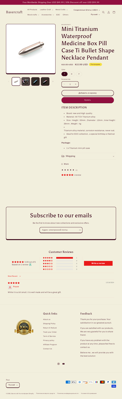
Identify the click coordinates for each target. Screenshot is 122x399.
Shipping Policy (49, 323)
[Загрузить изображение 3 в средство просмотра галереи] (35, 81)
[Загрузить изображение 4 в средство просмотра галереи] (45, 81)
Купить (87, 100)
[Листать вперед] (53, 81)
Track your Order (50, 332)
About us (46, 319)
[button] (46, 9)
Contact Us (47, 349)
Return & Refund (50, 328)
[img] (14, 283)
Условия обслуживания (89, 393)
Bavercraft (14, 393)
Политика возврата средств (45, 393)
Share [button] (66, 164)
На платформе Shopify (26, 393)
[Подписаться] (79, 230)
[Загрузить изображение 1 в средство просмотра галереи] (16, 81)
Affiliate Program (50, 344)
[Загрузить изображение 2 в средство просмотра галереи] (25, 81)
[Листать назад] (8, 81)
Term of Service (49, 336)
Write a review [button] (98, 263)
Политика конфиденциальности (68, 393)
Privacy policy (48, 340)
